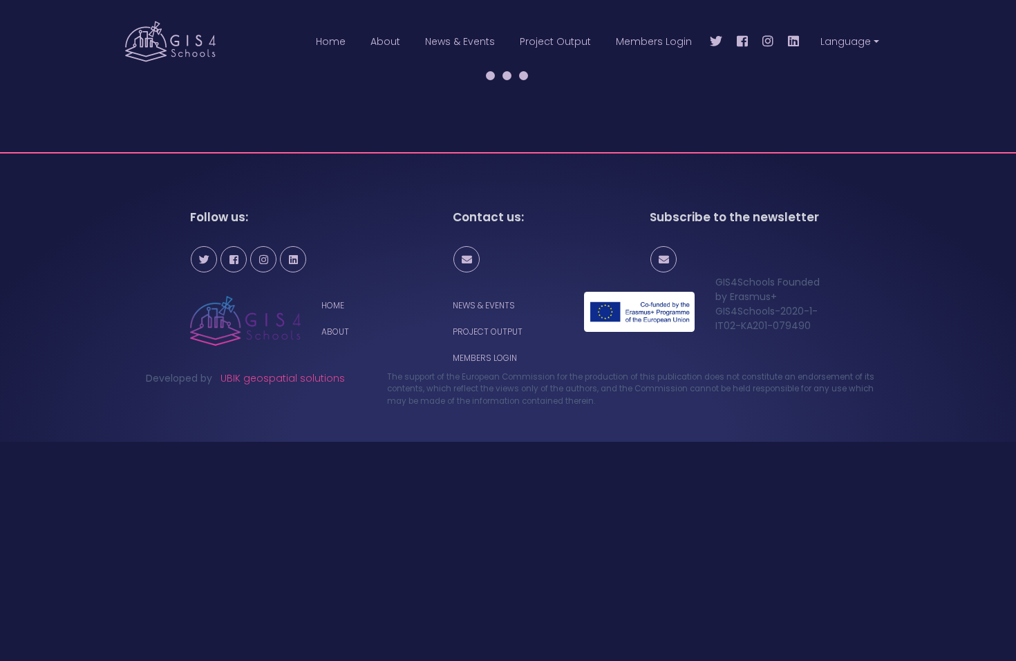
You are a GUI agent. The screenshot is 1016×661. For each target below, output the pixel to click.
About (385, 41)
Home (331, 41)
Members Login (654, 41)
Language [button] (845, 41)
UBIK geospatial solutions (282, 378)
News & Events (460, 41)
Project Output (555, 41)
